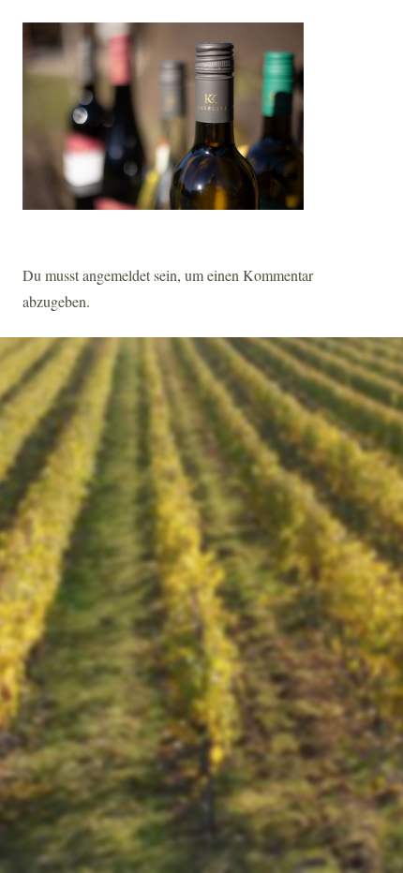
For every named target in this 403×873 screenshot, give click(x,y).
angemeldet (116, 275)
